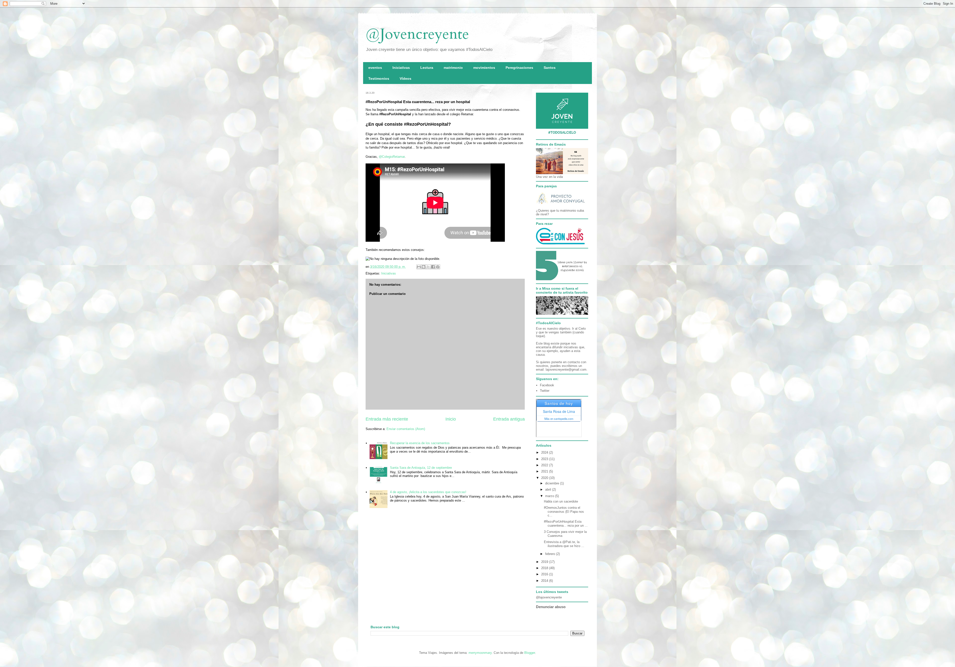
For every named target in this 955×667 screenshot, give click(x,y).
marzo (550, 496)
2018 (545, 568)
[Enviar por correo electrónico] (418, 266)
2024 (545, 452)
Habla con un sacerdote (561, 501)
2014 (545, 581)
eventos (375, 68)
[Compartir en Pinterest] (437, 266)
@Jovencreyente (417, 34)
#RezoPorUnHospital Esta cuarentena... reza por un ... (566, 523)
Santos (550, 68)
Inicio (450, 419)
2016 (545, 574)
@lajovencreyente (549, 597)
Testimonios (378, 78)
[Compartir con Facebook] (432, 266)
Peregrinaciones (519, 68)
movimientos (484, 68)
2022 (545, 465)
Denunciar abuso (551, 607)
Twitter (544, 390)
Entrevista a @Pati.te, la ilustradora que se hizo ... (564, 544)
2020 (545, 478)
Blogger (529, 653)
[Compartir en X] (428, 266)
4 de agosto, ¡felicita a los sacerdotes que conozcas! (428, 492)
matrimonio (453, 68)
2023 (545, 459)
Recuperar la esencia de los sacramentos (420, 443)
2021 (545, 471)
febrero (550, 554)
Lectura (426, 68)
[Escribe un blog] (423, 266)
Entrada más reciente (387, 419)
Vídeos (405, 78)
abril (548, 489)
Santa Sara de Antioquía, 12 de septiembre (421, 468)
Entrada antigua (509, 419)
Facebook (547, 385)
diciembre (552, 483)
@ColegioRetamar (392, 156)
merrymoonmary (480, 653)
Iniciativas (401, 68)
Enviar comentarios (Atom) (405, 429)
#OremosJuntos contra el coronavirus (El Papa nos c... (564, 511)
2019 (545, 562)
